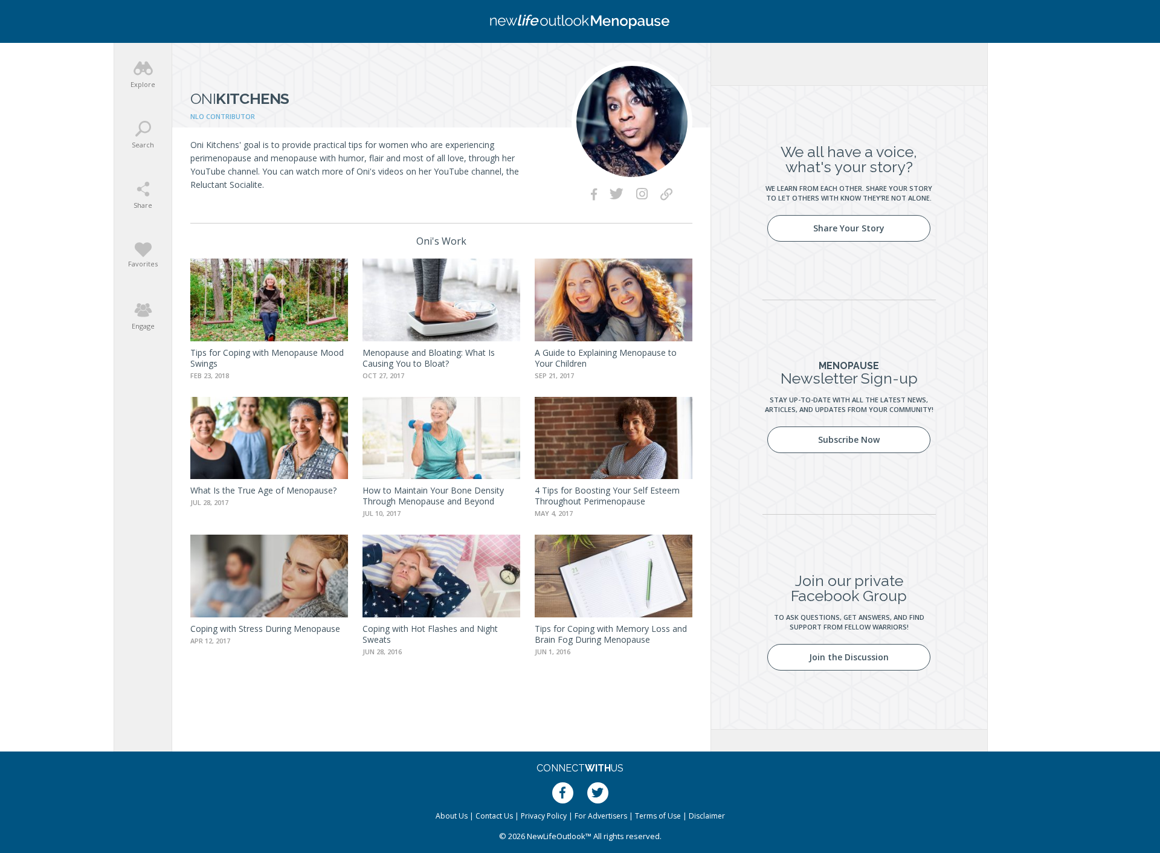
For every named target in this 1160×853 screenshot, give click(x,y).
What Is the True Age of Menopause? (263, 490)
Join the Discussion (849, 657)
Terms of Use (658, 816)
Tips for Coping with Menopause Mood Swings (267, 358)
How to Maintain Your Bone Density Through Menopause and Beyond (433, 495)
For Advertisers (601, 816)
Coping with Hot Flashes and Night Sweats (430, 634)
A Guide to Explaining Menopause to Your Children (606, 358)
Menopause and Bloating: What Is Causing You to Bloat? (428, 358)
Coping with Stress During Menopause (265, 628)
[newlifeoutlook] (580, 21)
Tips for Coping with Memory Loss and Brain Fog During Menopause (611, 634)
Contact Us (494, 816)
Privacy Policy (544, 816)
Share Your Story (848, 228)
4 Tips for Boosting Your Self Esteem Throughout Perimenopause (607, 495)
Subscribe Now (849, 439)
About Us (452, 816)
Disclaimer (707, 816)
